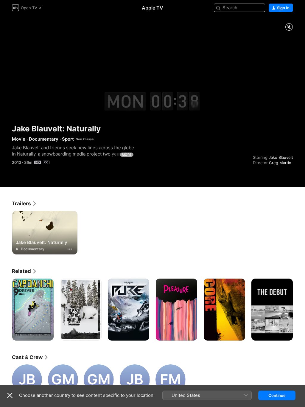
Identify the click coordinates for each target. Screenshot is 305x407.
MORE (127, 155)
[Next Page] (299, 309)
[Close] (10, 395)
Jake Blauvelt (281, 157)
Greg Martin (280, 162)
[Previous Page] (6, 309)
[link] (24, 203)
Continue (277, 395)
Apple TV (152, 8)
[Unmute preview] (289, 27)
